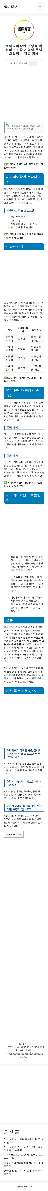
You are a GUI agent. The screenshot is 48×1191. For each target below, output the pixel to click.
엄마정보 (10, 7)
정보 (24, 1044)
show (18, 834)
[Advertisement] (24, 96)
